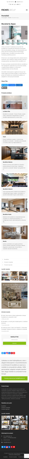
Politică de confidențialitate (14, 454)
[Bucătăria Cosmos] (14, 422)
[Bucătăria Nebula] (14, 153)
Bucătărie (3, 406)
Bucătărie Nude (7, 214)
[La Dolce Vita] (14, 102)
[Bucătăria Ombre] (23, 417)
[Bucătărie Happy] (5, 422)
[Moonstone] (14, 427)
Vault (4, 136)
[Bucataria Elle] (23, 427)
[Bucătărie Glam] (5, 417)
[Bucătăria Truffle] (23, 422)
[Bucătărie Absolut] (14, 180)
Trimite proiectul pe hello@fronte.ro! (14, 378)
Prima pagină (4, 17)
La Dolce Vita (6, 111)
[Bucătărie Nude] (14, 205)
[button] (27, 10)
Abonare (14, 343)
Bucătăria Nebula (7, 162)
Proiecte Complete (5, 407)
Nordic (5, 241)
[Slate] (14, 417)
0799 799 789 (11, 1)
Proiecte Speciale (5, 409)
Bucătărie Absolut (8, 189)
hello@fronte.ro (19, 1)
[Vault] (14, 127)
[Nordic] (14, 232)
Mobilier (9, 17)
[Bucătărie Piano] (5, 427)
